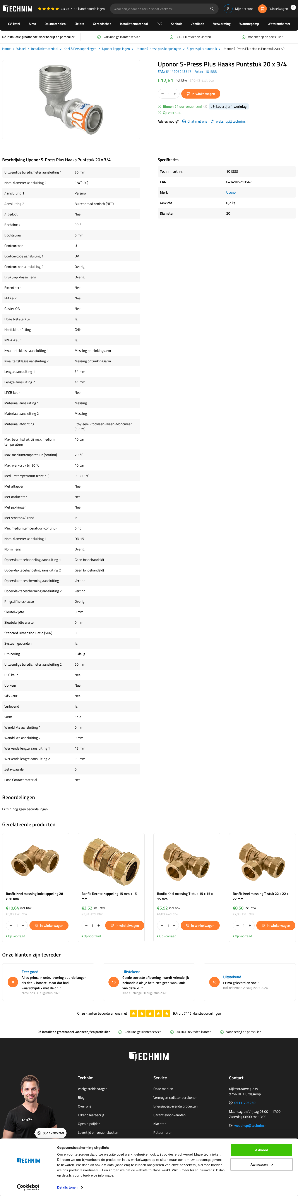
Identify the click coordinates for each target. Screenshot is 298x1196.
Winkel (21, 48)
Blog (81, 1097)
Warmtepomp (249, 23)
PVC (159, 23)
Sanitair (176, 23)
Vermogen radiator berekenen (175, 1097)
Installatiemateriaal (134, 23)
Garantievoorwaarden (169, 1115)
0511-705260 (244, 1102)
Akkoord (261, 1150)
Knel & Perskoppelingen (80, 48)
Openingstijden (89, 1123)
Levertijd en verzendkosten (98, 1132)
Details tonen (67, 1187)
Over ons (84, 1106)
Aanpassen (259, 1164)
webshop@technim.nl (232, 121)
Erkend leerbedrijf (91, 1115)
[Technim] (17, 8)
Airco (32, 23)
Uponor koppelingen (116, 48)
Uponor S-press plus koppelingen (158, 48)
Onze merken (163, 1088)
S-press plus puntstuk (202, 48)
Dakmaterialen (55, 23)
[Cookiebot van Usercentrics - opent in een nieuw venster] (28, 1187)
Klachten (159, 1123)
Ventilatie (197, 23)
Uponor (231, 192)
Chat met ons (197, 121)
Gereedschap (102, 23)
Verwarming (222, 23)
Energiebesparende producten (175, 1106)
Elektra (79, 23)
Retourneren (162, 1132)
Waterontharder (279, 23)
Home (6, 48)
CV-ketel (14, 23)
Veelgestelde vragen (93, 1088)
